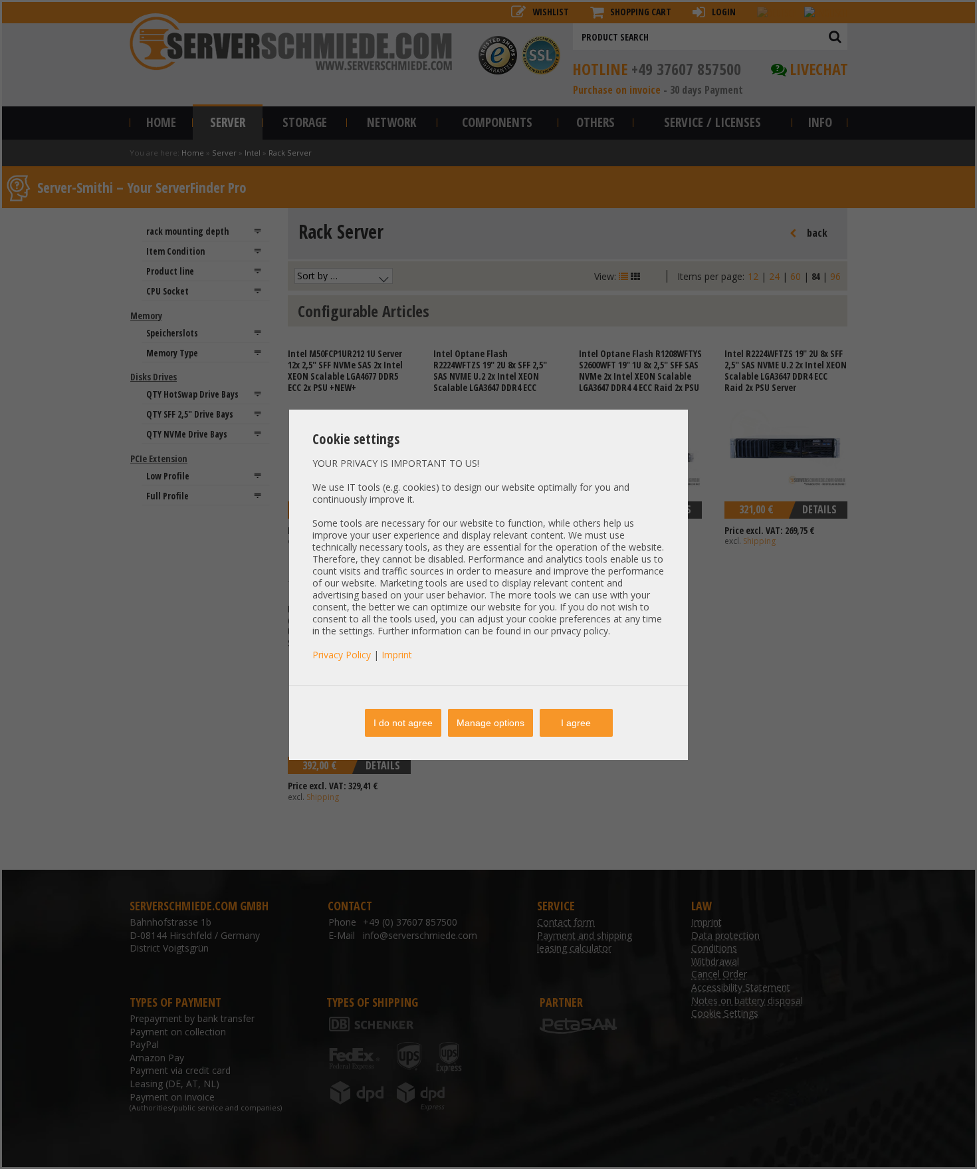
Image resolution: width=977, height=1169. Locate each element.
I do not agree (403, 722)
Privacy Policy (341, 654)
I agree (576, 722)
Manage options (490, 722)
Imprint (396, 654)
